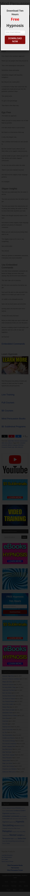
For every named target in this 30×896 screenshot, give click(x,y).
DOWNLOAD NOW (15, 40)
